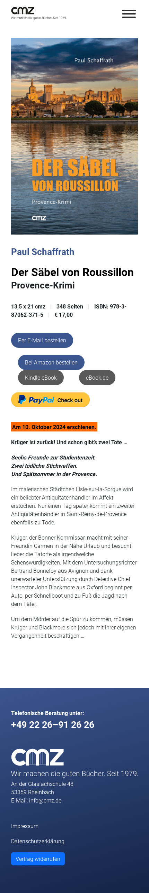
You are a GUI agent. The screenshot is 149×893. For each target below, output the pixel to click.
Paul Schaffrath (42, 251)
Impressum (24, 825)
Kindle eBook (41, 377)
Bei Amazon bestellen (51, 362)
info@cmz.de (45, 800)
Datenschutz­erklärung (37, 841)
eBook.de (97, 377)
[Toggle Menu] (129, 14)
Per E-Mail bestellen (42, 340)
